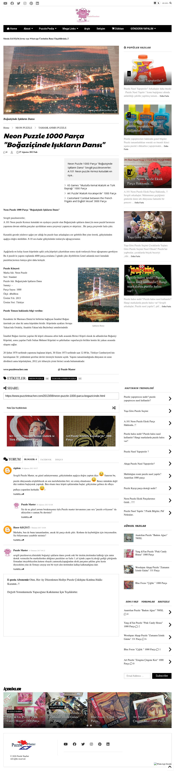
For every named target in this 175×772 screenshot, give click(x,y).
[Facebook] (12, 3)
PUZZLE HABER (15, 711)
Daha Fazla (164, 95)
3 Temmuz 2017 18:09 (38, 527)
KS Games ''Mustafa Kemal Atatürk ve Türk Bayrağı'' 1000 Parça (89, 187)
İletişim (101, 28)
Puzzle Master (28, 504)
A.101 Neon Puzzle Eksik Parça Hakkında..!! (145, 181)
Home (13, 28)
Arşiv (87, 28)
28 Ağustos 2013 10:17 (30, 468)
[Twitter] (18, 3)
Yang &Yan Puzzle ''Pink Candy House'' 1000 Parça (151, 553)
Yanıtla (17, 494)
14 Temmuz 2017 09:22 (37, 550)
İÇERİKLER (12, 689)
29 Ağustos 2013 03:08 (45, 504)
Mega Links (69, 28)
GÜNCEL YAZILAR (135, 525)
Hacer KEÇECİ (21, 527)
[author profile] (12, 152)
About (27, 28)
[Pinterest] (31, 3)
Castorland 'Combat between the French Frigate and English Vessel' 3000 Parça (88, 199)
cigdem (17, 468)
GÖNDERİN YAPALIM (142, 28)
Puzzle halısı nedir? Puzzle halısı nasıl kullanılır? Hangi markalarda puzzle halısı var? (147, 284)
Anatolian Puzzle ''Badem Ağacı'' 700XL (151, 536)
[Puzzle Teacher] (88, 21)
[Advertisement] (32, 182)
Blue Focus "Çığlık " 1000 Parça (151, 583)
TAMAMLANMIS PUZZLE (52, 127)
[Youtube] (5, 3)
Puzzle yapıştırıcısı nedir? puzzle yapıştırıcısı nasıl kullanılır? (145, 126)
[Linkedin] (37, 3)
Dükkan (119, 28)
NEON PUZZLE (24, 127)
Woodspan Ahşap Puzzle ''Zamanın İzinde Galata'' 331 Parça (152, 569)
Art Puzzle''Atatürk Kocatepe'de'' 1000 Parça (91, 193)
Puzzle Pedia (46, 28)
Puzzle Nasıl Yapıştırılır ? (145, 80)
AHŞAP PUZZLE (57, 707)
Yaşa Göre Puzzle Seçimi (144, 237)
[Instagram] (24, 3)
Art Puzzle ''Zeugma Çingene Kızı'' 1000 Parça (149, 719)
